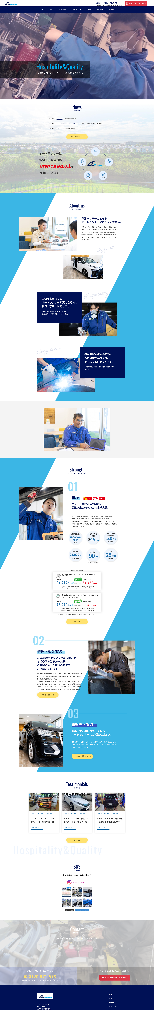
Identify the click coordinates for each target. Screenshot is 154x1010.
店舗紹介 (112, 10)
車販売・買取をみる (82, 756)
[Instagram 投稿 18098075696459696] (66, 892)
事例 (89, 10)
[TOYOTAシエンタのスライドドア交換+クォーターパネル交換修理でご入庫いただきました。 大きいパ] (87, 902)
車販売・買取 (77, 10)
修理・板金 (62, 10)
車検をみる (77, 621)
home (41, 10)
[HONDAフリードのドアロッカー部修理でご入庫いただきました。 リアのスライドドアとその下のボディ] (87, 892)
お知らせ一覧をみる (77, 136)
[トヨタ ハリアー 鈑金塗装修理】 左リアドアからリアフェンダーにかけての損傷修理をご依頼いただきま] (77, 892)
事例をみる (77, 840)
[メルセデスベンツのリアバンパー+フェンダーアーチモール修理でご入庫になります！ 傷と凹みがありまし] (66, 902)
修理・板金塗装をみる (47, 695)
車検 (51, 10)
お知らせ (100, 10)
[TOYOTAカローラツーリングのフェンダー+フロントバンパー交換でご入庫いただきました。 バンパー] (77, 902)
